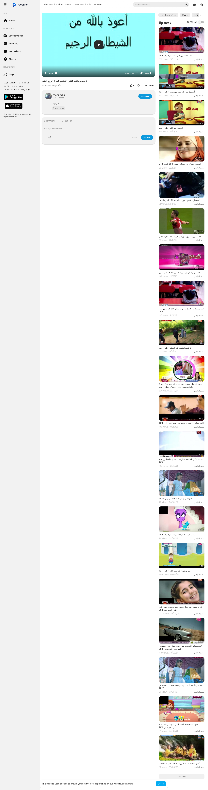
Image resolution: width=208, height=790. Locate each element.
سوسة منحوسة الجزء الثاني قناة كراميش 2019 (178, 534)
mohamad (59, 94)
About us (13, 83)
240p (147, 73)
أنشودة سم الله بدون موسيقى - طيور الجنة (177, 91)
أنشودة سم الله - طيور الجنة (171, 128)
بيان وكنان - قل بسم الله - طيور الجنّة (175, 570)
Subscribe (145, 96)
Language (25, 89)
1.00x (132, 73)
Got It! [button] (161, 783)
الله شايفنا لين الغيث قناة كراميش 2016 (175, 55)
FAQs (6, 83)
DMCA (6, 86)
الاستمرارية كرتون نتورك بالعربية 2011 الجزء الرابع (180, 164)
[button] (203, 5)
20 (137, 73)
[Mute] (141, 73)
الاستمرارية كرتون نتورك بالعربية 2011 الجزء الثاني (180, 236)
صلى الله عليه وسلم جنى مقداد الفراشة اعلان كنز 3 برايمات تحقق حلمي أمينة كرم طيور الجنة (180, 385)
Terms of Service (11, 89)
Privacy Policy (16, 86)
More (97, 4)
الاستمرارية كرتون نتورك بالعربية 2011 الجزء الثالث (180, 200)
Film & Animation (53, 4)
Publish (147, 137)
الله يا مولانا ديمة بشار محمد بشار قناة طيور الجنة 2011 (181, 423)
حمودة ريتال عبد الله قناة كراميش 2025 (175, 498)
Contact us (24, 83)
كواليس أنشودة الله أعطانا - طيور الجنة (175, 347)
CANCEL (134, 137)
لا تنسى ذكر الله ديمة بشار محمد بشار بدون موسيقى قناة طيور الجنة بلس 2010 (180, 647)
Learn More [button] (127, 783)
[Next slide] (201, 15)
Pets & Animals (82, 4)
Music (68, 4)
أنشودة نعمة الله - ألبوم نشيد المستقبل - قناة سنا (179, 763)
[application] (98, 45)
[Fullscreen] (151, 73)
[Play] (45, 73)
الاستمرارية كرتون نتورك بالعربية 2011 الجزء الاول (179, 272)
